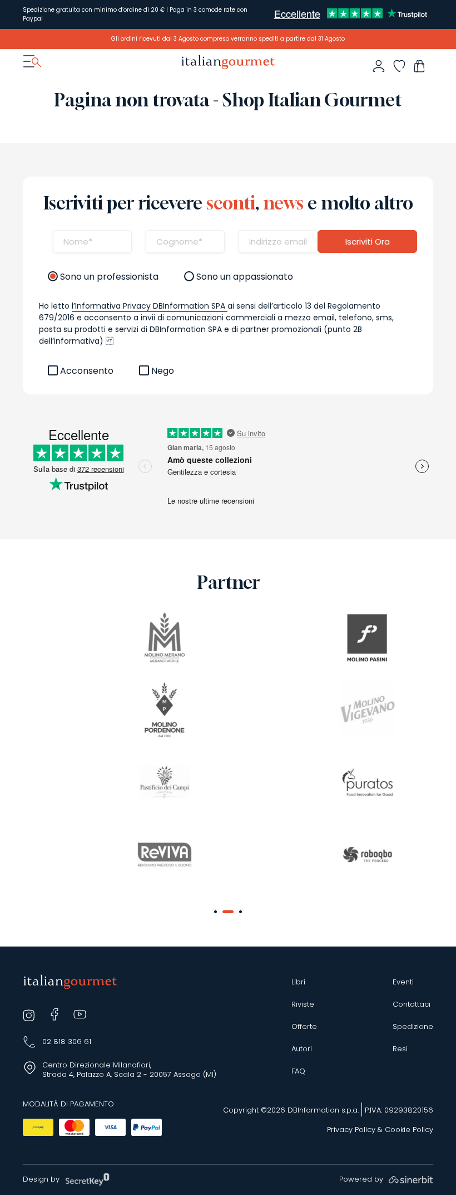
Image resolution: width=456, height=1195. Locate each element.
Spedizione (413, 1027)
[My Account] (378, 66)
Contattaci (411, 1004)
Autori (301, 1049)
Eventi (403, 982)
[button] (215, 911)
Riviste (302, 1004)
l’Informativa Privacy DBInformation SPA (149, 305)
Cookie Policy (409, 1130)
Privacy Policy (351, 1130)
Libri (298, 982)
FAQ (298, 1071)
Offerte (304, 1027)
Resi (400, 1049)
